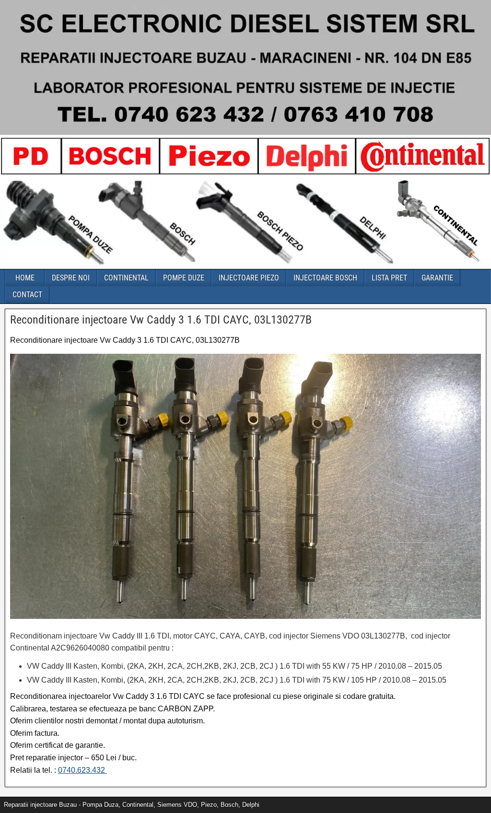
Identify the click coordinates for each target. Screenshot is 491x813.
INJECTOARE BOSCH (325, 277)
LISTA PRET (389, 277)
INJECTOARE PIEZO (249, 277)
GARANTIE (437, 277)
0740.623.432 (82, 770)
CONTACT (27, 294)
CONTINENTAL (126, 277)
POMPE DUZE (183, 277)
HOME (25, 277)
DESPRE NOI (71, 277)
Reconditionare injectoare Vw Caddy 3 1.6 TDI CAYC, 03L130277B (161, 319)
